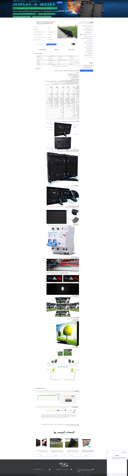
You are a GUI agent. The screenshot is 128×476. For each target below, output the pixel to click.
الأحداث (80, 2)
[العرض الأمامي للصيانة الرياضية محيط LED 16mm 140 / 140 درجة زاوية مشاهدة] (67, 31)
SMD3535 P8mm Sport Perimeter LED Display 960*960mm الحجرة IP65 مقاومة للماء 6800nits (88, 451)
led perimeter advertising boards (73, 425)
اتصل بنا (85, 2)
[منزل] (93, 2)
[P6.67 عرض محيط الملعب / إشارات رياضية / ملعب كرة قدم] (41, 443)
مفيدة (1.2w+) (71, 412)
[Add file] (125, 474)
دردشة (60, 2)
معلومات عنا (71, 2)
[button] (92, 445)
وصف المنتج (57, 49)
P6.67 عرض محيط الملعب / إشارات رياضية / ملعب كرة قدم (42, 451)
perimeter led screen (45, 424)
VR (89, 2)
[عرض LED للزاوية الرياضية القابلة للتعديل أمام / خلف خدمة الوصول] (71, 443)
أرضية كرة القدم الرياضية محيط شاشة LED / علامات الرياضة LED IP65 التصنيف (56, 451)
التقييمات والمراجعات (42, 49)
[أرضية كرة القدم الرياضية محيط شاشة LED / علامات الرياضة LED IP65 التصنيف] (56, 443)
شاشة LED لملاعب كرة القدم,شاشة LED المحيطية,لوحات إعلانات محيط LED (63, 424)
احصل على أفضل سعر (51, 44)
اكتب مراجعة (68, 400)
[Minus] (108, 452)
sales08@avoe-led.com (87, 65)
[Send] (108, 474)
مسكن (66, 2)
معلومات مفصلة (71, 49)
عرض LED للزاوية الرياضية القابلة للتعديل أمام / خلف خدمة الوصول (72, 451)
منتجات (76, 2)
